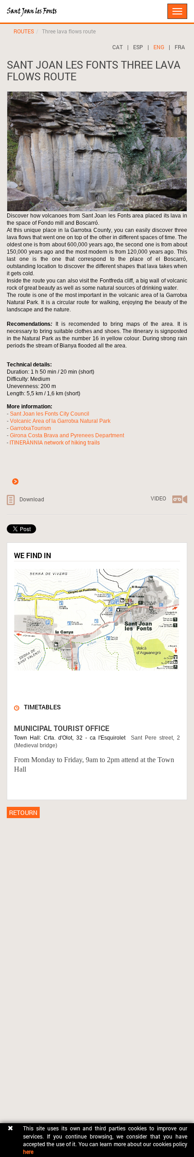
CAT (117, 47)
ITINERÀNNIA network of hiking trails (54, 442)
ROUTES (24, 31)
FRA (180, 47)
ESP (138, 47)
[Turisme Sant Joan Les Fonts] (7, 7)
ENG (158, 47)
